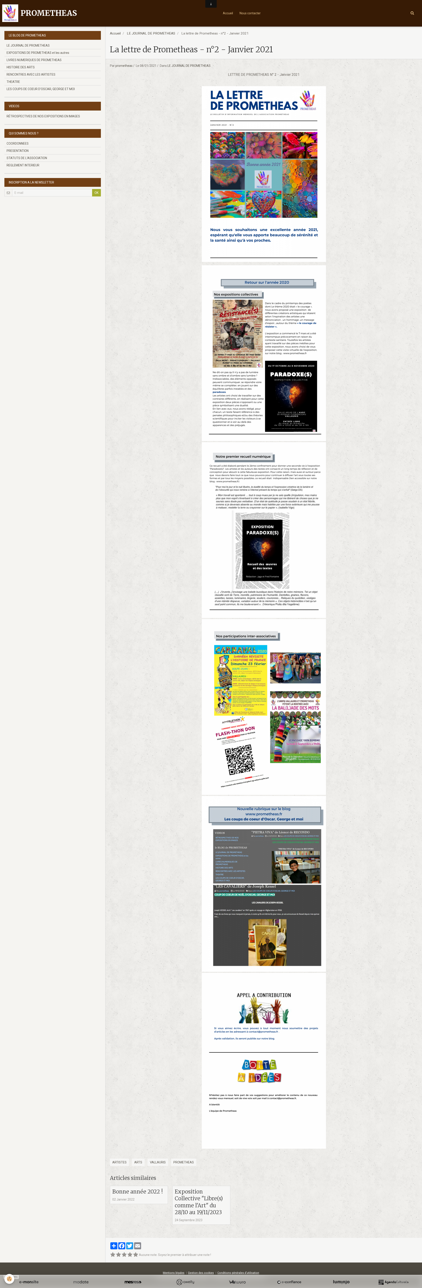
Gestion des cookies (201, 1272)
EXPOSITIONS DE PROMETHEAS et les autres (38, 52)
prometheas (124, 65)
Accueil (228, 13)
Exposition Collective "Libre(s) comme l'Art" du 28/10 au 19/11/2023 (199, 1202)
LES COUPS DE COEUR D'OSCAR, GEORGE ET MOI (41, 89)
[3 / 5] (124, 1255)
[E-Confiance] (289, 1282)
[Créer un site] (28, 1282)
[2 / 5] (118, 1255)
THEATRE (13, 82)
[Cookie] (9, 1279)
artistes (119, 1162)
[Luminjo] (341, 1282)
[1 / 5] (112, 1255)
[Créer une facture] (237, 1282)
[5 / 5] (135, 1255)
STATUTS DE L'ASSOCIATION (27, 158)
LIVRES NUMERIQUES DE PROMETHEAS (34, 60)
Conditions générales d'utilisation (238, 1272)
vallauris (158, 1162)
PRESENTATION (18, 151)
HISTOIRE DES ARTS (21, 67)
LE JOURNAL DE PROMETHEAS (151, 33)
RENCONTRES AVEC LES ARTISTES (31, 74)
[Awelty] (185, 1282)
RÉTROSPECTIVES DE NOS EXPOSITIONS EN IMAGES (43, 116)
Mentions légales (173, 1272)
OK (96, 192)
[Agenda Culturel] (393, 1282)
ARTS (138, 1162)
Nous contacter (250, 13)
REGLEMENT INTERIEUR (23, 165)
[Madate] (80, 1282)
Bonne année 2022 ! (137, 1191)
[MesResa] (132, 1282)
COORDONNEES (18, 143)
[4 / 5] (129, 1255)
